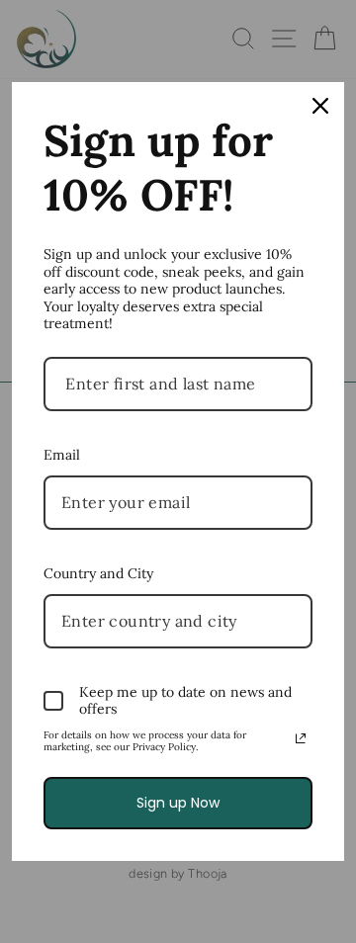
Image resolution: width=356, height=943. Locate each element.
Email (62, 455)
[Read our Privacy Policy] (300, 738)
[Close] (320, 105)
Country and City (98, 573)
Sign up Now (178, 803)
